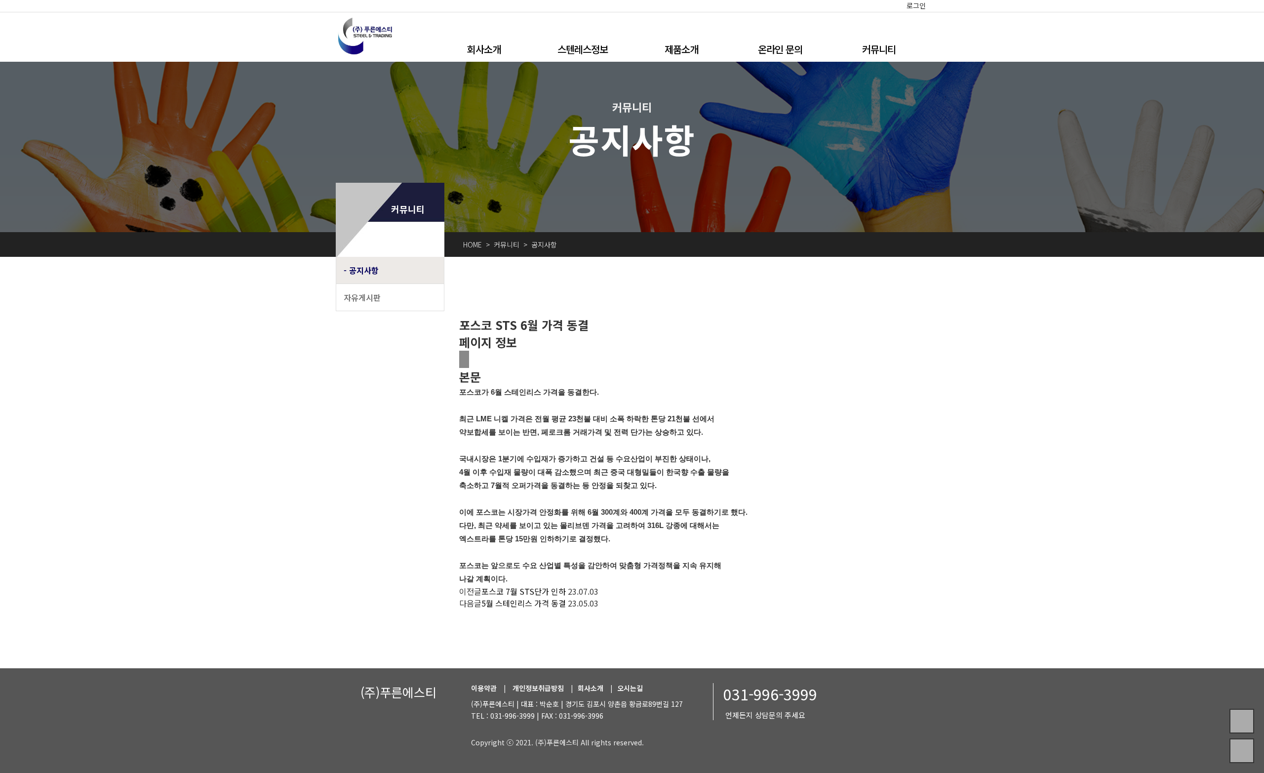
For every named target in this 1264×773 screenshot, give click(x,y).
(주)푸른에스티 (398, 692)
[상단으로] (1241, 750)
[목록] (464, 359)
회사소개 (484, 49)
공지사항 (364, 270)
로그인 (916, 5)
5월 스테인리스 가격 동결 (523, 603)
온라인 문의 (780, 49)
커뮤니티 (879, 49)
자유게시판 (362, 297)
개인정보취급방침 (538, 688)
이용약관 (484, 688)
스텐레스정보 (582, 49)
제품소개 (681, 49)
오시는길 (630, 688)
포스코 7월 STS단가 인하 (523, 591)
